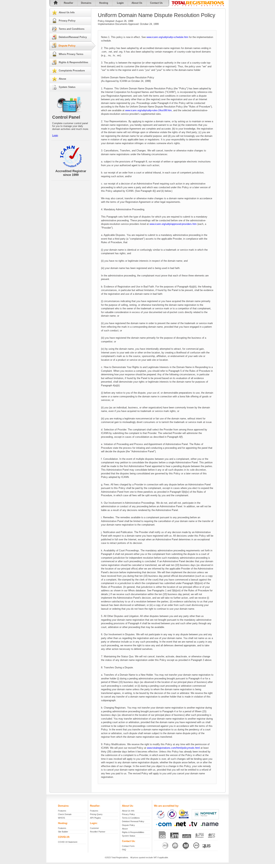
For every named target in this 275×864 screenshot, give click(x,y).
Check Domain (64, 814)
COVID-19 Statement (67, 842)
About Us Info (67, 12)
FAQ (124, 849)
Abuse (62, 78)
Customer (94, 828)
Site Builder (63, 832)
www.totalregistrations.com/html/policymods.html (173, 747)
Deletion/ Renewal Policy (133, 821)
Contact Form (128, 846)
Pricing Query (96, 814)
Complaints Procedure (72, 70)
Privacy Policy (67, 20)
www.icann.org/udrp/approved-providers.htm (173, 224)
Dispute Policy (67, 45)
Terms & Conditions (131, 818)
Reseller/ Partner (97, 832)
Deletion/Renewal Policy (73, 37)
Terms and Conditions (71, 28)
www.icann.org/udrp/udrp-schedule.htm (167, 37)
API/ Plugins (95, 818)
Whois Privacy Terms (71, 54)
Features (62, 811)
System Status (67, 87)
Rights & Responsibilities (73, 62)
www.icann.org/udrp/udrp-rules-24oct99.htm (148, 110)
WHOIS (61, 818)
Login (55, 135)
